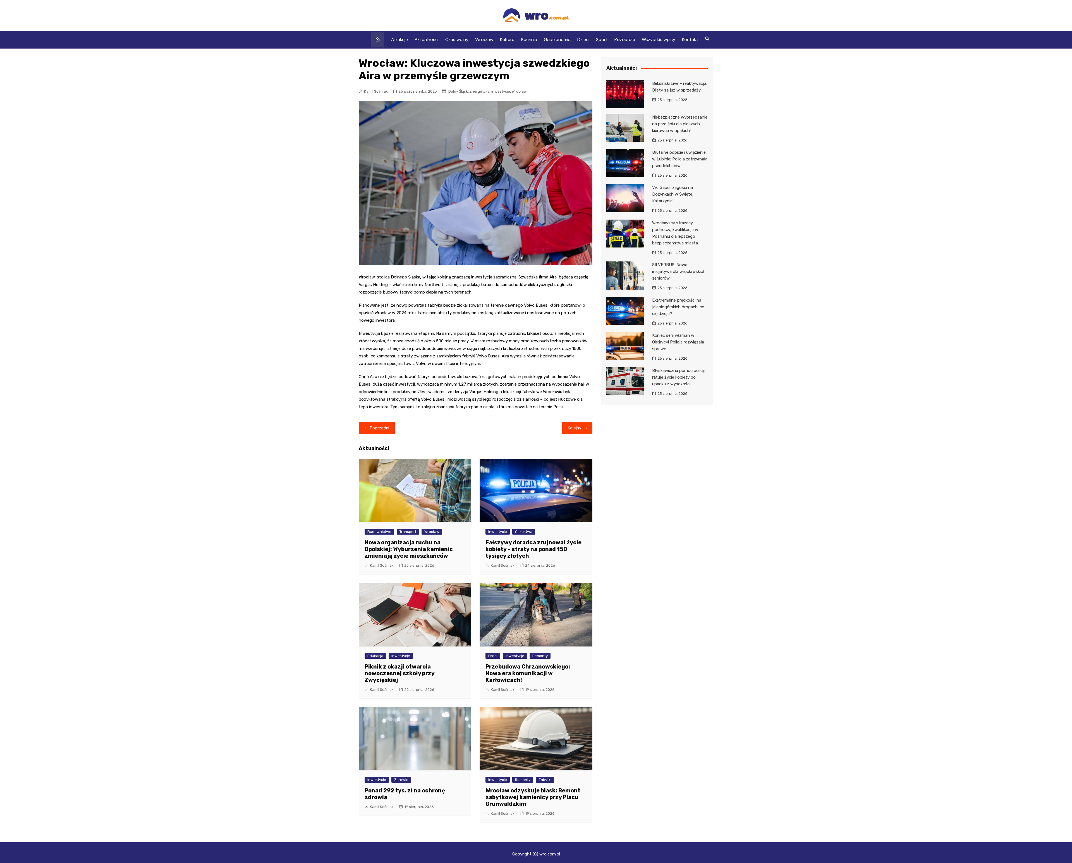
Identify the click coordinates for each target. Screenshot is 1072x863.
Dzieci (583, 39)
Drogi (492, 656)
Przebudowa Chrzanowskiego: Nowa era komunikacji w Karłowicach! (527, 673)
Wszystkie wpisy (658, 39)
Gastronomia (557, 39)
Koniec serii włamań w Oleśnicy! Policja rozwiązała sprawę (678, 342)
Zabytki (545, 780)
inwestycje (500, 91)
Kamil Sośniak (376, 91)
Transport (407, 532)
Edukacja (375, 656)
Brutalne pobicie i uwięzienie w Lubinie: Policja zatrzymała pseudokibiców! (679, 159)
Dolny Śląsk (458, 91)
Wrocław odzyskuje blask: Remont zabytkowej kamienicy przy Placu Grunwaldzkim (532, 797)
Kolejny (574, 428)
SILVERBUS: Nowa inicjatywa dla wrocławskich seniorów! (678, 271)
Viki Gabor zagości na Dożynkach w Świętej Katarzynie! (672, 194)
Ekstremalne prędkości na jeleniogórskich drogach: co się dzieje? (678, 307)
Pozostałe (624, 39)
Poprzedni (379, 428)
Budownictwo (379, 532)
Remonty (540, 656)
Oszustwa (523, 532)
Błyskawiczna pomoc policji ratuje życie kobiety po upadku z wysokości (678, 377)
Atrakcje (399, 39)
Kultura (507, 39)
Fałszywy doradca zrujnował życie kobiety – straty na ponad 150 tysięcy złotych (533, 549)
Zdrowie (401, 780)
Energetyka (480, 91)
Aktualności (427, 39)
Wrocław (484, 39)
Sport (602, 39)
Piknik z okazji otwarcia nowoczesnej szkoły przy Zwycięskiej (399, 673)
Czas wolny (456, 39)
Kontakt (690, 39)
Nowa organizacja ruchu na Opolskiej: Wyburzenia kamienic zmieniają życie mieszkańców (409, 549)
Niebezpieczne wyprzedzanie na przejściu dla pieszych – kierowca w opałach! (679, 124)
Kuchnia (529, 39)
